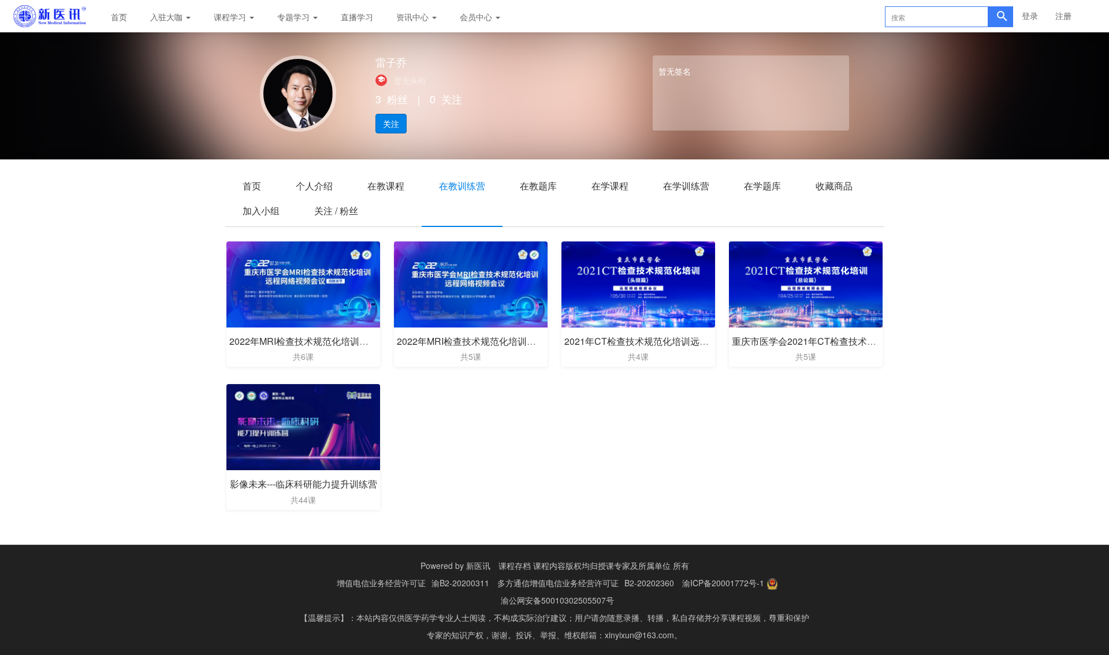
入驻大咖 (167, 17)
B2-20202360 (649, 583)
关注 (391, 123)
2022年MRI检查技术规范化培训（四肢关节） (322, 341)
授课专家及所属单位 (634, 565)
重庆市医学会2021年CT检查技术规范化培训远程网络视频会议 (859, 341)
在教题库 (538, 185)
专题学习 (294, 17)
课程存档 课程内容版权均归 (548, 565)
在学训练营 (686, 185)
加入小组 (261, 210)
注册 (1063, 15)
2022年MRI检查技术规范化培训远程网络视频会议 (499, 341)
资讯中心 (413, 17)
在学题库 (762, 185)
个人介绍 (314, 185)
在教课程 (385, 185)
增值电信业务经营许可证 (381, 583)
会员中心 (477, 17)
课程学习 (231, 17)
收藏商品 (834, 185)
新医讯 (478, 565)
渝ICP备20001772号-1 (723, 583)
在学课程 (609, 185)
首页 (119, 17)
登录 (1030, 15)
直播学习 (357, 17)
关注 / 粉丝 (336, 210)
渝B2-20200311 (460, 583)
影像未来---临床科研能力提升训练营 (303, 483)
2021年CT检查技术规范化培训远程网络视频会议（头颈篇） (687, 341)
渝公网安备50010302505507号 (557, 600)
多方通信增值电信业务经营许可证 (558, 583)
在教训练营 (462, 185)
